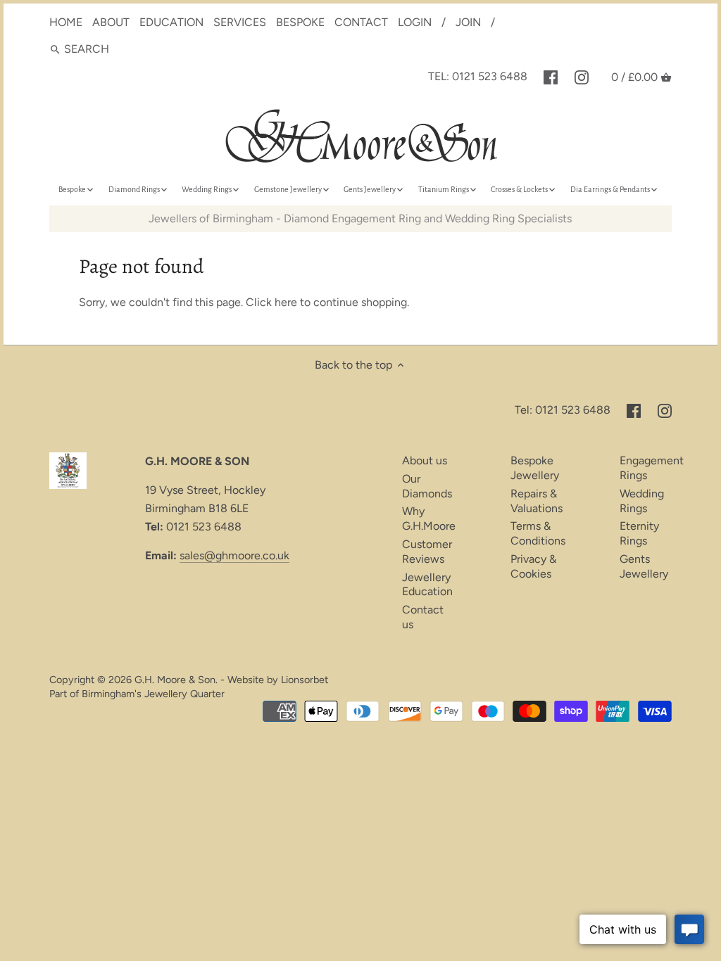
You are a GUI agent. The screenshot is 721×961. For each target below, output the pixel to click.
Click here (271, 302)
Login (415, 22)
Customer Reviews (427, 551)
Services (239, 22)
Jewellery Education (427, 585)
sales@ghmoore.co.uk (234, 555)
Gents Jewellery (644, 566)
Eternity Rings (639, 533)
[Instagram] (582, 76)
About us (424, 460)
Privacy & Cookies (533, 566)
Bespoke (300, 22)
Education (171, 22)
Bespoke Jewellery (534, 468)
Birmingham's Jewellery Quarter (153, 693)
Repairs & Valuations (536, 501)
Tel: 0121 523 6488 (477, 76)
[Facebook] (551, 76)
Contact (361, 22)
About (111, 22)
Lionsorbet (304, 679)
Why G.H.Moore (429, 518)
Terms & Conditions (537, 533)
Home (65, 22)
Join (468, 22)
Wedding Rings (642, 501)
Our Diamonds (427, 486)
